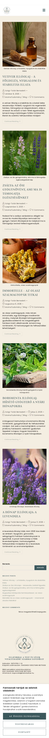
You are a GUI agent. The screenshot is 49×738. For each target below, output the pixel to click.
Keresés (6, 564)
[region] (24, 711)
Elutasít (24, 732)
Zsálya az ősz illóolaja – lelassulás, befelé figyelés (23, 585)
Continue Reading (13, 120)
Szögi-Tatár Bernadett (15, 90)
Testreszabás (24, 724)
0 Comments (38, 97)
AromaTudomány (13, 97)
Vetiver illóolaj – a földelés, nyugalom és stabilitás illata (21, 80)
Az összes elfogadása (24, 716)
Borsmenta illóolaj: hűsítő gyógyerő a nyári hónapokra (23, 402)
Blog (25, 97)
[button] (44, 10)
